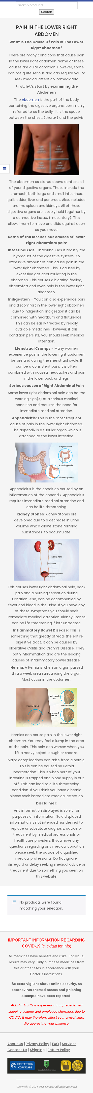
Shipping (37, 1049)
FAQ (55, 1043)
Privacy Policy (37, 1043)
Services (69, 1043)
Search (46, 12)
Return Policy (59, 1049)
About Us (15, 1043)
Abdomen (30, 99)
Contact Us (17, 1049)
